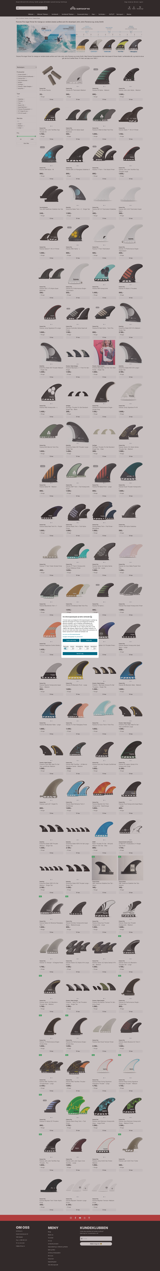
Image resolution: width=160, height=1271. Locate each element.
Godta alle (89, 640)
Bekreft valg (80, 653)
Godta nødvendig (71, 640)
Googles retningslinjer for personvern (73, 636)
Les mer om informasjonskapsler (71, 634)
